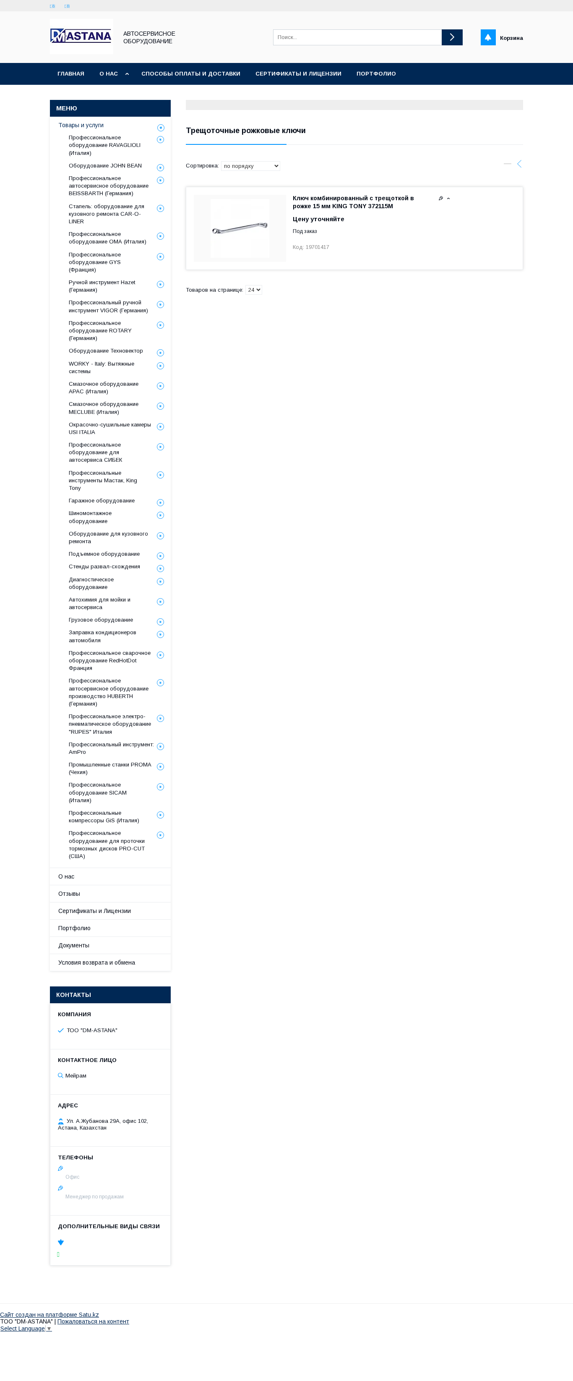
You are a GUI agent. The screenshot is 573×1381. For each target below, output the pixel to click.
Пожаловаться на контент (93, 1321)
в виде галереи (507, 166)
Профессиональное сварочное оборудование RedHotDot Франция (110, 660)
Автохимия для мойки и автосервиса (99, 603)
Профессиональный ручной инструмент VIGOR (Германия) (108, 306)
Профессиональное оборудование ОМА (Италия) (107, 238)
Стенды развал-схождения (104, 566)
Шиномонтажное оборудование (90, 517)
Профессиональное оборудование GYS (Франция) (95, 262)
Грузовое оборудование (101, 620)
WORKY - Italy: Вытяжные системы (101, 367)
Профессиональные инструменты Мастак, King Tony (103, 480)
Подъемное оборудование (104, 554)
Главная (70, 74)
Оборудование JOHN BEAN (105, 165)
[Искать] (452, 37)
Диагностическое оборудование (91, 583)
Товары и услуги (81, 125)
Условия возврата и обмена (96, 962)
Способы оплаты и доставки (190, 74)
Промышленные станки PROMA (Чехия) (110, 768)
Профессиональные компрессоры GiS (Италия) (104, 817)
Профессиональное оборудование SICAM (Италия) (98, 792)
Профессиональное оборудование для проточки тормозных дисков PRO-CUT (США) (107, 844)
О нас (108, 74)
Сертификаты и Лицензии (94, 911)
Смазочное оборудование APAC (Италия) (103, 388)
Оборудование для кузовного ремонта (108, 537)
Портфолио (376, 74)
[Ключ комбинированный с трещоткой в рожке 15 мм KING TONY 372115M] (240, 228)
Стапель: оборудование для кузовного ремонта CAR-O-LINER (106, 214)
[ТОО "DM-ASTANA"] (81, 52)
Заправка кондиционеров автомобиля (102, 636)
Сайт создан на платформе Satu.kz (49, 1314)
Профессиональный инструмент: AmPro (111, 748)
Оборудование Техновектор (106, 351)
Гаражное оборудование (102, 500)
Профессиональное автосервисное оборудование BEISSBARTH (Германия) (108, 185)
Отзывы (69, 893)
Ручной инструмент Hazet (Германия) (102, 286)
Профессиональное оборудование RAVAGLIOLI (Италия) (105, 145)
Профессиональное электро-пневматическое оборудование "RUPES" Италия (110, 724)
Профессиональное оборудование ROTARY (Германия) (100, 330)
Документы (73, 945)
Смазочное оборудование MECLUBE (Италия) (103, 408)
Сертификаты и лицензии (298, 74)
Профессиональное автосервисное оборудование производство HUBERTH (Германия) (108, 692)
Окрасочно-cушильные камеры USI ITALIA (110, 428)
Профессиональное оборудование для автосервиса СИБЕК (95, 452)
